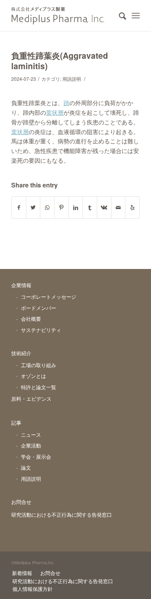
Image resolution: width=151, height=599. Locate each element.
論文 (26, 467)
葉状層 (54, 112)
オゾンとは (33, 375)
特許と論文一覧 (38, 387)
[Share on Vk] (104, 207)
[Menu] (136, 15)
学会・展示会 (36, 456)
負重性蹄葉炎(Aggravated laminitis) (59, 60)
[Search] (118, 15)
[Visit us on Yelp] (132, 207)
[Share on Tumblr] (90, 207)
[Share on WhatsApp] (47, 207)
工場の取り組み (38, 365)
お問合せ (21, 501)
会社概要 (31, 318)
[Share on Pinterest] (62, 207)
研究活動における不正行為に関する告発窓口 (61, 514)
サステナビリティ (41, 330)
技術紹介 (21, 353)
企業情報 (21, 285)
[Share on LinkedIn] (76, 207)
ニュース (31, 434)
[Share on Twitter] (33, 207)
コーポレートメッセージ (48, 296)
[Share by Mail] (118, 207)
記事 (16, 422)
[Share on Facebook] (19, 207)
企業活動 (31, 445)
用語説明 (71, 78)
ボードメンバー (38, 307)
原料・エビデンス (31, 398)
